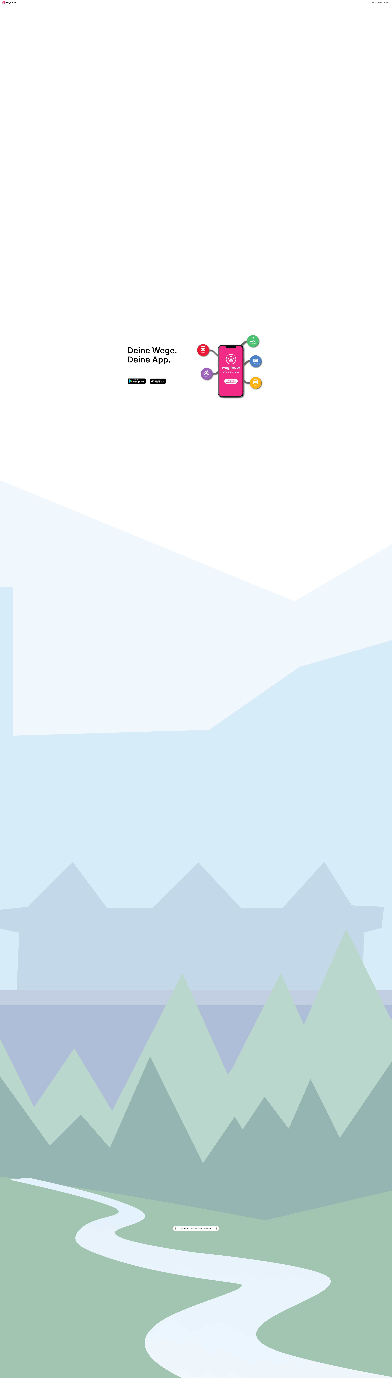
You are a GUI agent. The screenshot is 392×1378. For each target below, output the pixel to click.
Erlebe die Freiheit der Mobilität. (196, 1228)
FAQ (373, 3)
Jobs (380, 3)
